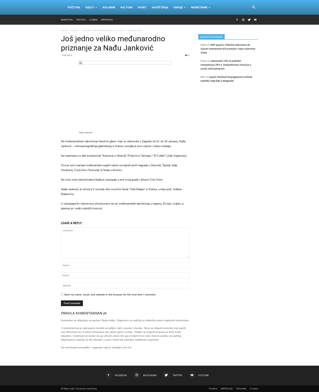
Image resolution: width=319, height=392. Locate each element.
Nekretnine (199, 7)
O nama (93, 19)
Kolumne (108, 7)
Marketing (67, 19)
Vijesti (89, 7)
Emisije (178, 7)
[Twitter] (249, 20)
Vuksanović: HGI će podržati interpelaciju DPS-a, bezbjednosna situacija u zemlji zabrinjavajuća (225, 64)
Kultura (127, 7)
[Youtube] (255, 20)
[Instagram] (243, 20)
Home (64, 30)
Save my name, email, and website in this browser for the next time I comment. (110, 294)
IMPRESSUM (107, 19)
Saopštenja (160, 7)
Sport (142, 7)
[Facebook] (237, 20)
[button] (253, 7)
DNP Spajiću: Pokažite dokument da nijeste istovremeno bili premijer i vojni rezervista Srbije (227, 48)
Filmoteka (241, 388)
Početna (74, 7)
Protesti (81, 19)
